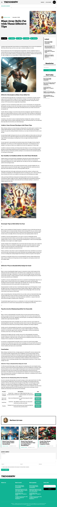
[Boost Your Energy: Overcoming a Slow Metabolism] (10, 433)
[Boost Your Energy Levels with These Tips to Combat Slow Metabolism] (28, 433)
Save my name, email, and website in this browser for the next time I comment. (16, 466)
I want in (49, 70)
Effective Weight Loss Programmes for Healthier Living (48, 96)
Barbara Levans (7, 17)
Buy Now (38, 394)
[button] (42, 2)
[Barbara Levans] (2, 17)
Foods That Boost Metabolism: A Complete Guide (50, 51)
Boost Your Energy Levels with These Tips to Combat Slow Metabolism (50, 46)
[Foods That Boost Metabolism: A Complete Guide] (47, 433)
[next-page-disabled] (55, 7)
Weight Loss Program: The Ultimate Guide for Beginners (49, 55)
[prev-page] (11, 7)
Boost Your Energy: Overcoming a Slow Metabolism (48, 42)
